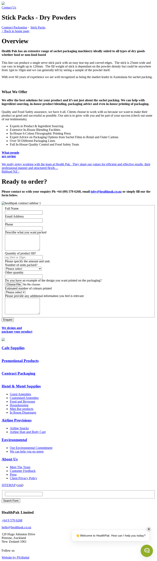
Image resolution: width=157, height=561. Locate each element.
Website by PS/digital (15, 557)
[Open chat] (147, 551)
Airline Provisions (16, 420)
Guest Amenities (20, 394)
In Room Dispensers (23, 412)
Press (13, 474)
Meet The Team (20, 467)
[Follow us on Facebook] (17, 550)
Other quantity (14, 272)
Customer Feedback (23, 471)
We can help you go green (27, 451)
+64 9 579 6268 (12, 520)
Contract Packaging (14, 27)
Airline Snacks (19, 428)
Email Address (14, 216)
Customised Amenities (24, 398)
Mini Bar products (21, 409)
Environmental (14, 440)
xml (19, 485)
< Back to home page (15, 31)
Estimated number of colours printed (28, 288)
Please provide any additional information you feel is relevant (44, 296)
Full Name (12, 208)
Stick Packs (37, 27)
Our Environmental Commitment (31, 447)
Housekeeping (19, 405)
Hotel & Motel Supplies (21, 386)
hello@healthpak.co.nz (16, 527)
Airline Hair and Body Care (28, 432)
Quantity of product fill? (20, 253)
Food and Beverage (22, 401)
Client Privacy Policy (23, 478)
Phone (9, 224)
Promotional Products (20, 361)
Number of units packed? (21, 265)
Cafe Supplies (13, 348)
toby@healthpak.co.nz (106, 191)
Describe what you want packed (25, 232)
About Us (10, 459)
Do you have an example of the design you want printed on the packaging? (53, 280)
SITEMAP (9, 485)
